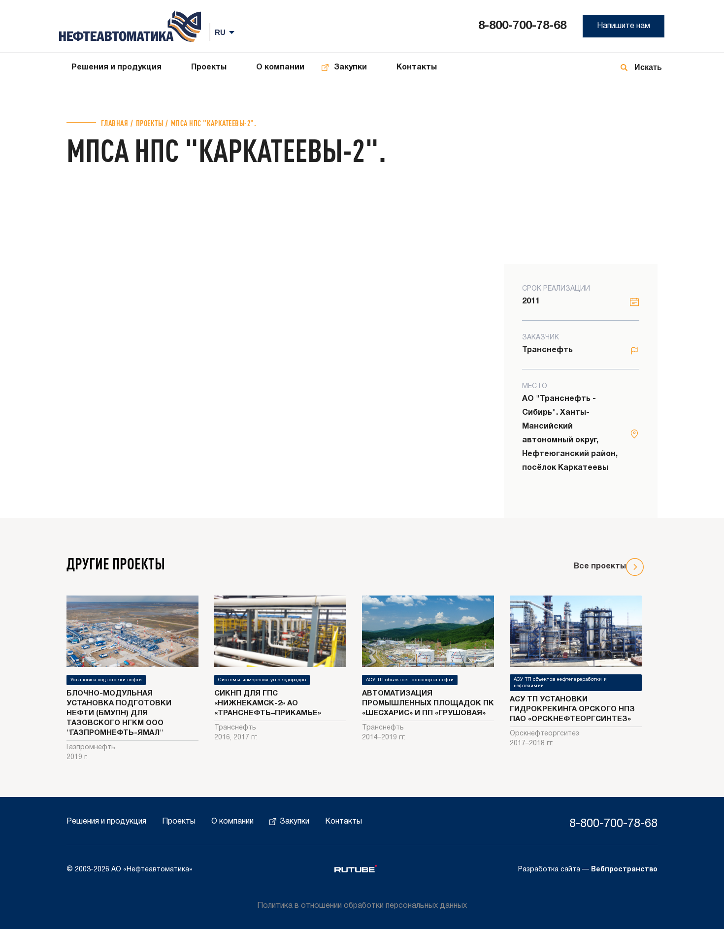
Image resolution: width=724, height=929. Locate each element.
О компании (280, 67)
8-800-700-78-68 (522, 26)
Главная (114, 123)
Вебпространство (624, 869)
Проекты (209, 67)
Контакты (416, 67)
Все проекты (600, 566)
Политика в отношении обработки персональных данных (362, 905)
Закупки (350, 67)
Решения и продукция (116, 67)
